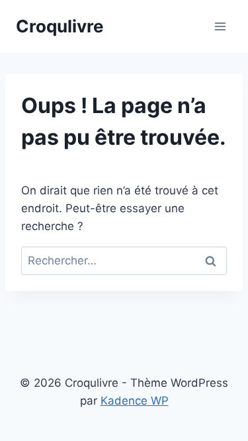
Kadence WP (135, 400)
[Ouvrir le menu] (220, 26)
